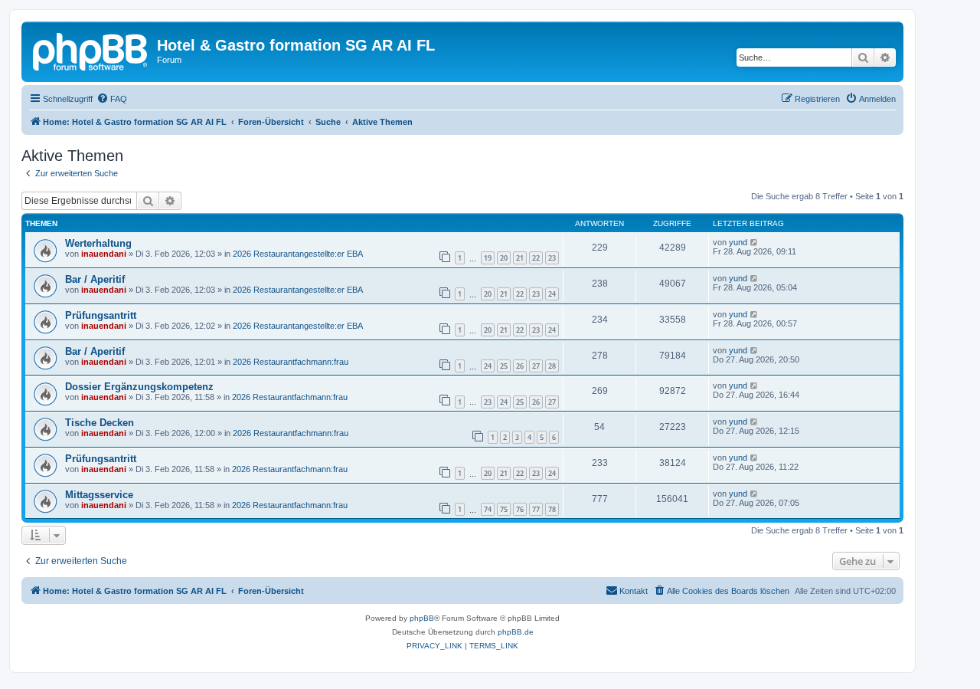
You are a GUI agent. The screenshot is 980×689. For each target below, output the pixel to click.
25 (504, 366)
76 (520, 509)
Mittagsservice (99, 494)
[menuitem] (111, 99)
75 (504, 509)
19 (488, 258)
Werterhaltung (98, 243)
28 (552, 366)
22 (536, 258)
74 (488, 509)
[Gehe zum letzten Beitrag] (755, 242)
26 (520, 366)
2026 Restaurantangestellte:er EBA (298, 253)
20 (504, 258)
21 (520, 258)
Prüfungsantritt (100, 315)
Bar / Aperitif (95, 279)
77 (536, 509)
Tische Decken (99, 422)
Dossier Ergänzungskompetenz (139, 386)
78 (552, 509)
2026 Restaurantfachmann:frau (290, 361)
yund (738, 242)
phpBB (422, 618)
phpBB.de (516, 632)
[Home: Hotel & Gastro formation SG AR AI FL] (91, 49)
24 (552, 294)
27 (536, 366)
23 (552, 258)
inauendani (103, 253)
